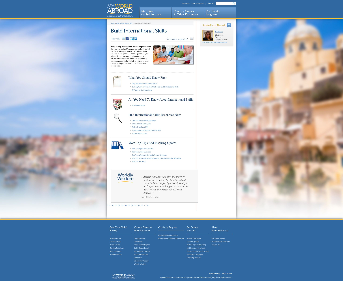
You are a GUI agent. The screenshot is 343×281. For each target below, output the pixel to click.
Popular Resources (141, 254)
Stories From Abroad (213, 25)
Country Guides (140, 238)
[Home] (120, 10)
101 (147, 205)
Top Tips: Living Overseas (141, 152)
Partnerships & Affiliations (221, 242)
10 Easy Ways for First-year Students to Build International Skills (155, 87)
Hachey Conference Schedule (198, 251)
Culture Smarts (115, 242)
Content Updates (193, 242)
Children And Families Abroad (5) (144, 121)
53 (116, 205)
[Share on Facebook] (128, 40)
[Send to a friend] (124, 40)
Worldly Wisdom (140, 264)
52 (113, 205)
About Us (211, 4)
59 (135, 205)
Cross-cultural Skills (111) (141, 124)
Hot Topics (138, 258)
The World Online (138, 105)
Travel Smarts (115, 245)
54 (119, 205)
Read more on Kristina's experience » (214, 42)
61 (142, 205)
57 (129, 205)
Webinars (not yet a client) (196, 245)
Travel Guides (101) (139, 133)
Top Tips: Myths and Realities (142, 149)
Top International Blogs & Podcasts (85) (146, 130)
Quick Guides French (141, 248)
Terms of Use (227, 273)
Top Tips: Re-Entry (139, 162)
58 (132, 205)
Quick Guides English (142, 245)
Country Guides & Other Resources (186, 12)
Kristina (219, 31)
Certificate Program (212, 12)
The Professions (116, 254)
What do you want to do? (124, 23)
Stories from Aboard (141, 261)
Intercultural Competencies (168, 235)
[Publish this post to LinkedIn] (135, 40)
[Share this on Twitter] (131, 40)
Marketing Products (194, 258)
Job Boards (138, 242)
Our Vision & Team (218, 238)
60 (139, 205)
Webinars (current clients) (196, 248)
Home (113, 23)
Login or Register (197, 4)
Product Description (194, 238)
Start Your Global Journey (151, 12)
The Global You (115, 238)
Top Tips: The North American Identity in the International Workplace (156, 158)
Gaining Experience (117, 248)
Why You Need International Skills (144, 84)
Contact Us (216, 245)
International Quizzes (142, 251)
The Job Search (116, 251)
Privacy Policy (214, 273)
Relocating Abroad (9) (140, 127)
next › (229, 25)
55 (122, 205)
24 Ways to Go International (142, 90)
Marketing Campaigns (195, 254)
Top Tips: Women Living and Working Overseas (149, 155)
